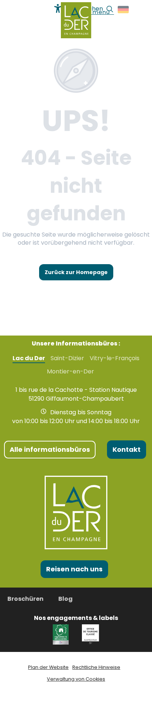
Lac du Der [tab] (29, 358)
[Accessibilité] (57, 8)
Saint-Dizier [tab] (67, 358)
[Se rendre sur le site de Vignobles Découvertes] (62, 634)
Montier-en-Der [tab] (70, 372)
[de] (124, 9)
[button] (124, 9)
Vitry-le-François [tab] (114, 358)
